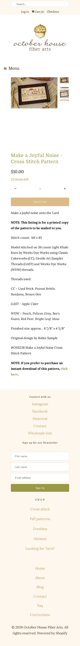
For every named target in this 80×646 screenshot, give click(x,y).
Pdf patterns (40, 519)
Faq (40, 605)
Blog (40, 587)
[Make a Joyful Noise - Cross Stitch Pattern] (34, 93)
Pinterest (40, 418)
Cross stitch (40, 509)
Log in (25, 12)
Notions (40, 538)
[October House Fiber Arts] (40, 39)
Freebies (40, 529)
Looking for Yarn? (40, 548)
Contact (40, 426)
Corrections (40, 614)
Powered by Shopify (52, 633)
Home (40, 568)
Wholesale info (40, 433)
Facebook (40, 411)
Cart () (39, 12)
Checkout (53, 12)
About (40, 578)
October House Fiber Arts (43, 627)
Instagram (40, 404)
